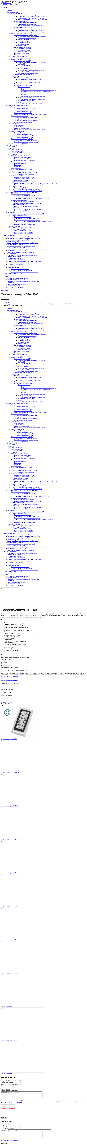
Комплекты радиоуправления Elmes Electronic (31, 70)
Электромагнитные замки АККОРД (24, 108)
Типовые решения (9, 235)
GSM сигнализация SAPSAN (22, 230)
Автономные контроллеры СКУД (24, 74)
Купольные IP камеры (24, 42)
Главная (6, 302)
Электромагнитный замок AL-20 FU (25, 134)
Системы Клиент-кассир (18, 186)
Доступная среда (12, 212)
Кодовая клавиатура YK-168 (9, 939)
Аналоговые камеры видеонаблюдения (25, 35)
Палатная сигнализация (18, 247)
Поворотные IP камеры (24, 45)
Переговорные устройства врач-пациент (26, 206)
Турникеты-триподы (17, 149)
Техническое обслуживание (15, 264)
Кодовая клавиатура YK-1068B (10, 839)
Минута (3, 1089)
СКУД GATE (21, 64)
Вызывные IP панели (20, 163)
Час (2, 1086)
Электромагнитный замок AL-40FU (24, 136)
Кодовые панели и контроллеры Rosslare (29, 82)
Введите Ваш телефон (8, 1082)
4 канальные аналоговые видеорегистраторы (31, 16)
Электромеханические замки (19, 116)
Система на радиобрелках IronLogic (28, 73)
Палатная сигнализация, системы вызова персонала (22, 192)
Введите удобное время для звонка (11, 1084)
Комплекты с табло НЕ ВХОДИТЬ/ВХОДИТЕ (27, 203)
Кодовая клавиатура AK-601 (9, 739)
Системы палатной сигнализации (20, 194)
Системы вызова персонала (19, 215)
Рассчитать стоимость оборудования (21, 270)
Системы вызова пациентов (19, 200)
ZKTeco (23, 94)
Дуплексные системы (17, 175)
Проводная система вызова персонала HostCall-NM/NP (34, 198)
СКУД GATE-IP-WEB (24, 65)
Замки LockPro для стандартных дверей (25, 140)
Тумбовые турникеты (17, 151)
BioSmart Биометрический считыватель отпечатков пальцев (38, 90)
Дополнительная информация (9, 1090)
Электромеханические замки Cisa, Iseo (25, 117)
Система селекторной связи (15, 244)
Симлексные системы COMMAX (24, 174)
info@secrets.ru (5, 6)
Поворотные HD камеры (25, 51)
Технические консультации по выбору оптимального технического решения (29, 262)
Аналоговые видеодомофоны (19, 155)
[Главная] (4, 7)
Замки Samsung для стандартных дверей (26, 142)
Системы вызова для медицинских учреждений (21, 246)
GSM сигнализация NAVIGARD (23, 232)
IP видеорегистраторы (20, 21)
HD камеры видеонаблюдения (23, 47)
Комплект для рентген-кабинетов (24, 201)
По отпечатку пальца (24, 87)
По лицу (20, 102)
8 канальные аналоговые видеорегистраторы (31, 18)
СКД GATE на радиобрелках (26, 71)
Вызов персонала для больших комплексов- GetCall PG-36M (35, 221)
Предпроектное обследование (16, 259)
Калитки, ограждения (17, 152)
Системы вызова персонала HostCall (24, 195)
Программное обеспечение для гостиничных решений (30, 129)
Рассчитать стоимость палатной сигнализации (24, 272)
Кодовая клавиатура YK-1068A (10, 873)
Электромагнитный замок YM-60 (24, 137)
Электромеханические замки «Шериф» (25, 120)
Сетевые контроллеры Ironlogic (27, 67)
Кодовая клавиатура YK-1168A (10, 806)
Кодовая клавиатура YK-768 (9, 973)
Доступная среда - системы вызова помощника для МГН (23, 238)
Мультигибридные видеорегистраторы (25, 27)
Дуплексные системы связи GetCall (24, 178)
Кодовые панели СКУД (21, 77)
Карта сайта (4, 678)
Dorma (13, 146)
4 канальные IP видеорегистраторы (28, 22)
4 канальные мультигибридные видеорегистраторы (32, 28)
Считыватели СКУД (17, 76)
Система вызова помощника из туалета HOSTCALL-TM (27, 214)
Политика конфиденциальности (10, 676)
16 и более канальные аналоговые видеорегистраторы (33, 19)
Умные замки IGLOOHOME (22, 128)
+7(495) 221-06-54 (6, 3)
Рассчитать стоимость (13, 267)
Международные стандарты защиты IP (18, 284)
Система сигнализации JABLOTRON (22, 227)
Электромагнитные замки (18, 106)
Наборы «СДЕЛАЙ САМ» (18, 229)
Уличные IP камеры (23, 44)
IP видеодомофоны (16, 162)
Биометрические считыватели (23, 85)
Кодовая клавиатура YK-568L (9, 1040)
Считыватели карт (19, 84)
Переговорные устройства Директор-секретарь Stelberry (30, 184)
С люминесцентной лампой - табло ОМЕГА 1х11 (28, 209)
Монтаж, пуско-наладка (14, 256)
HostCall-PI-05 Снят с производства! (28, 218)
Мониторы (17, 166)
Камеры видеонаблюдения (18, 33)
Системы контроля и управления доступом (19, 58)
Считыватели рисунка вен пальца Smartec (33, 99)
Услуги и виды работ (10, 253)
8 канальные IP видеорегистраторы (28, 24)
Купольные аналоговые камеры (27, 38)
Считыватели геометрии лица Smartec (32, 103)
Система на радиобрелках (21, 68)
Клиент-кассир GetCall (20, 188)
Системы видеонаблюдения (19, 56)
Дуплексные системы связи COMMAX (25, 177)
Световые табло (15, 207)
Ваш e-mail (4, 1128)
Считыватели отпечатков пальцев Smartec (33, 96)
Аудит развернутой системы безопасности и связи (22, 255)
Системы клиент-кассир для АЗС (17, 250)
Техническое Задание (13, 285)
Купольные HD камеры (24, 48)
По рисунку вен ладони (24, 97)
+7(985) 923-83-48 (6, 4)
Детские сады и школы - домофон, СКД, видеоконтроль (23, 236)
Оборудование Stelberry (21, 180)
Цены (5, 266)
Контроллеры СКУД (17, 59)
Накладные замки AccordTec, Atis (24, 119)
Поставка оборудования (14, 258)
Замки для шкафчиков (17, 131)
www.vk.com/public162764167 (9, 680)
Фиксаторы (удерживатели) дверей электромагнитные (30, 114)
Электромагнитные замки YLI (23, 113)
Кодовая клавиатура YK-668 (9, 1006)
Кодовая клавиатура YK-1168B (10, 772)
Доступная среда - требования (16, 279)
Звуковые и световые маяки (22, 223)
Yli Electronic (21, 80)
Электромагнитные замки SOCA (23, 111)
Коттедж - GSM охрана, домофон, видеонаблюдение (22, 243)
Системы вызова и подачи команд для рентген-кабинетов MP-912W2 (27, 249)
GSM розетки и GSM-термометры (24, 233)
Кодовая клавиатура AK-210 (9, 1073)
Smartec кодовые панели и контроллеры (29, 79)
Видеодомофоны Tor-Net (21, 158)
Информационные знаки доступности (25, 224)
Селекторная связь (12, 171)
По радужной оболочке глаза (26, 100)
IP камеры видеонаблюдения (22, 41)
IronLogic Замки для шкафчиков (23, 132)
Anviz (22, 88)
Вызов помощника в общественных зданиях (27, 220)
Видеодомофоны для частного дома (21, 169)
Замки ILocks (18, 126)
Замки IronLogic (19, 125)
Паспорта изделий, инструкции (13, 273)
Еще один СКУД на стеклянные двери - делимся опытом (23, 281)
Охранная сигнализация (14, 226)
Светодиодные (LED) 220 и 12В (23, 210)
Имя (2, 662)
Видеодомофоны (12, 154)
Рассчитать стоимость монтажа (20, 269)
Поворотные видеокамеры (22, 54)
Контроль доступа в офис (14, 241)
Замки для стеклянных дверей (19, 143)
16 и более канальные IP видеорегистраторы (30, 25)
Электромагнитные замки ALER (23, 110)
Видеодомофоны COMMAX (22, 157)
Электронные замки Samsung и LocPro (22, 139)
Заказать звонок (5, 290)
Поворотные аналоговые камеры (27, 39)
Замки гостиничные (17, 123)
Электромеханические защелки (23, 122)
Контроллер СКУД (12, 282)
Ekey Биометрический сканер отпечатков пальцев (35, 91)
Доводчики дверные (13, 145)
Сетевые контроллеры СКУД (22, 61)
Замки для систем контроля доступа (17, 105)
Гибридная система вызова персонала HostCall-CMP (33, 197)
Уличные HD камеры (24, 50)
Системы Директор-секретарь (19, 181)
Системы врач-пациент (17, 204)
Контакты (7, 275)
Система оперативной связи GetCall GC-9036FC (28, 191)
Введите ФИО (5, 1081)
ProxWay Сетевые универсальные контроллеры (31, 62)
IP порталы (17, 165)
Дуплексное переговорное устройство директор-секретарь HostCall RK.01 (35, 183)
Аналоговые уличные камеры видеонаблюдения (32, 36)
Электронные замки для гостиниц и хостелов (20, 252)
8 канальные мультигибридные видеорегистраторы (32, 30)
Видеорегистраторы (17, 13)
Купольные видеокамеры (21, 53)
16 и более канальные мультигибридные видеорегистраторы (35, 32)
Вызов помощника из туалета (22, 217)
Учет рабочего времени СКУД (16, 287)
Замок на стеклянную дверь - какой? (18, 240)
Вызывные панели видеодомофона (24, 160)
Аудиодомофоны (16, 168)
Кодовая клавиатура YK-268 (9, 906)
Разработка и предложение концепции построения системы (24, 261)
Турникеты (10, 148)
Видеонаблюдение (12, 12)
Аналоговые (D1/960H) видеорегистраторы (27, 15)
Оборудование (8, 10)
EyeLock (23, 93)
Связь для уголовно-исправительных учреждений (25, 189)
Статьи (6, 276)
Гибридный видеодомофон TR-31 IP (18, 278)
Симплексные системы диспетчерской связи (24, 172)
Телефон (4, 664)
